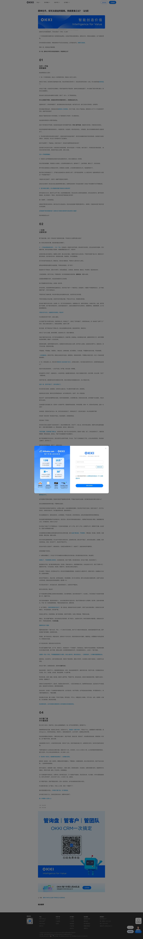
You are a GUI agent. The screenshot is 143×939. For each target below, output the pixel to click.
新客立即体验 (89, 485)
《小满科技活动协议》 (92, 476)
